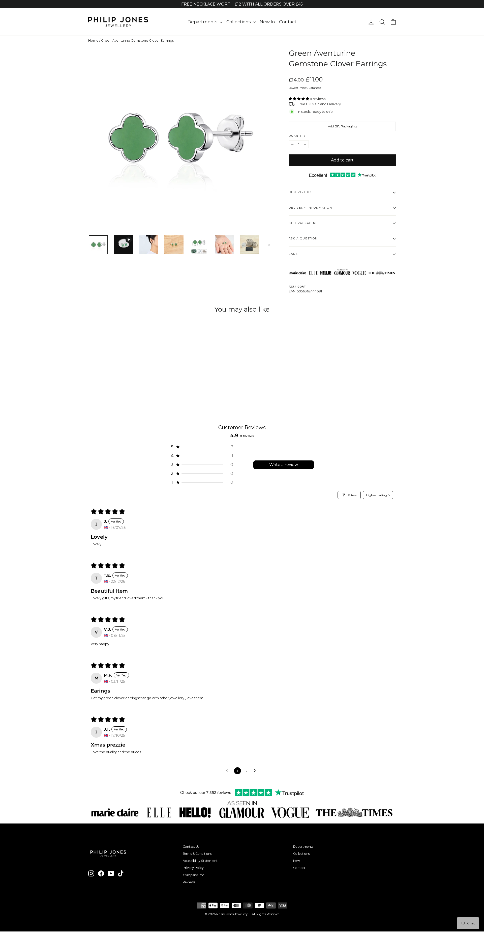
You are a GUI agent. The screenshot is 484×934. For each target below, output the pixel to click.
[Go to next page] (256, 770)
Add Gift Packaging (342, 126)
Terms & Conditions (197, 854)
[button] (299, 99)
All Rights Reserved (266, 914)
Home (93, 40)
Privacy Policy (193, 868)
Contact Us (191, 846)
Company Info (193, 875)
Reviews (189, 882)
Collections (239, 21)
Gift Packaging (303, 223)
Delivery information (310, 207)
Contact (287, 21)
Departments (203, 21)
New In (267, 21)
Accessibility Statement (200, 861)
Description (300, 192)
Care (293, 254)
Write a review (283, 464)
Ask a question (303, 238)
